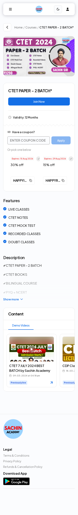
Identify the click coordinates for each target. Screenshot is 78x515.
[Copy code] (30, 180)
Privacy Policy (12, 461)
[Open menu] (10, 9)
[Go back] (7, 27)
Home (18, 27)
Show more (11, 299)
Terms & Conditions (16, 455)
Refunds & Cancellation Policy (23, 466)
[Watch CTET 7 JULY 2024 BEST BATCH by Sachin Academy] (52, 383)
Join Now (39, 101)
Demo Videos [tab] (21, 325)
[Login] (68, 9)
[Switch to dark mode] (58, 9)
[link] (57, 27)
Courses (31, 27)
